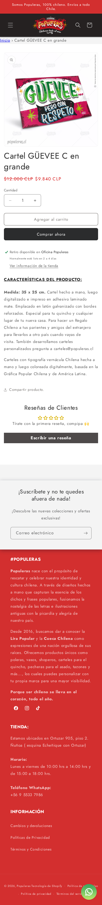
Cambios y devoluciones (31, 825)
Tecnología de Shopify (46, 886)
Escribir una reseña (51, 438)
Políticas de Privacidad (30, 837)
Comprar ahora (51, 234)
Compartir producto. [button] (26, 389)
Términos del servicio (71, 894)
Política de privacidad (36, 894)
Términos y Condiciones (31, 849)
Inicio (5, 40)
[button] (10, 25)
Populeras (23, 886)
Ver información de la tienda (34, 265)
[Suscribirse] (85, 533)
